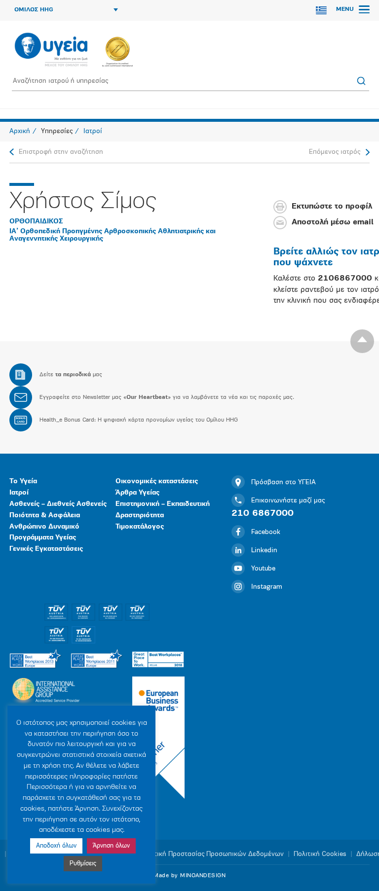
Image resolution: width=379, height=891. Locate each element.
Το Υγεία (23, 481)
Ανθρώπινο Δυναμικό (44, 527)
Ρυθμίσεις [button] (83, 863)
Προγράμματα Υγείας (42, 537)
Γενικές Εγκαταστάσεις (46, 549)
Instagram (266, 587)
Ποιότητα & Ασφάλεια (44, 515)
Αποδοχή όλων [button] (56, 846)
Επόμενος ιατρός (334, 152)
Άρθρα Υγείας (137, 493)
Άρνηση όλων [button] (111, 846)
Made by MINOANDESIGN (189, 876)
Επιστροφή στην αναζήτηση (61, 152)
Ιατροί (19, 493)
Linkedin (264, 550)
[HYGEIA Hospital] (51, 50)
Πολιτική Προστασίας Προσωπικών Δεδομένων (212, 854)
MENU (346, 9)
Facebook (265, 532)
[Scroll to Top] (362, 341)
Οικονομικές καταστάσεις (156, 481)
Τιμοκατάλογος (139, 527)
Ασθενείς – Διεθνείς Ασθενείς (58, 504)
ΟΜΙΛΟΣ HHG (33, 10)
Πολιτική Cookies (320, 854)
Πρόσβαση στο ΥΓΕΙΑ (283, 482)
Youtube (263, 568)
